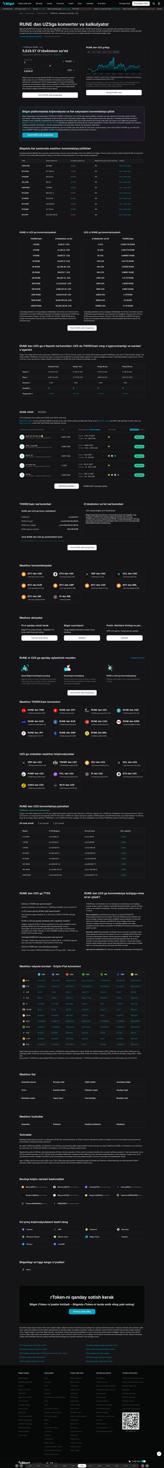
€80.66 (54, 998)
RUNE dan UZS (99, 710)
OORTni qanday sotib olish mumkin (32, 1361)
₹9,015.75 (103, 998)
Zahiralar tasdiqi (24, 1405)
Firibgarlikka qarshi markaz (105, 1390)
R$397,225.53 (136, 980)
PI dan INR (65, 596)
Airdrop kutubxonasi (51, 1454)
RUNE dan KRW (131, 721)
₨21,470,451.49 (88, 980)
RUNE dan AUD (36, 721)
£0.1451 (119, 1033)
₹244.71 (103, 1009)
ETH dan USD (66, 573)
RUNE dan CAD (99, 721)
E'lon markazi (23, 1401)
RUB (125, 1466)
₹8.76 (102, 1015)
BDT (90, 1466)
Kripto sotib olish (76, 1378)
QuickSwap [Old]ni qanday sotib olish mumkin (102, 1345)
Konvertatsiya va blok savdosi (54, 1397)
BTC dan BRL (130, 585)
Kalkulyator (74, 1420)
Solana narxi (74, 1439)
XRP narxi (73, 1427)
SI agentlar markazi (51, 1427)
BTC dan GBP (66, 585)
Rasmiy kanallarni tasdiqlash (106, 1386)
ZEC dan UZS (98, 762)
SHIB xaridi (74, 1401)
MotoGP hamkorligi (25, 1424)
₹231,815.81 (104, 986)
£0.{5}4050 (121, 1021)
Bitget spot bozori (26, 423)
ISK (134, 1466)
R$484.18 (134, 998)
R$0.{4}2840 (135, 1021)
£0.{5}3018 (121, 1027)
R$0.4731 (134, 1004)
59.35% (22, 9)
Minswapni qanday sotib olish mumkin (99, 1361)
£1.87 (119, 1009)
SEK (38, 1466)
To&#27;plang (60, 9)
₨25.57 (85, 1004)
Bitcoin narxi (74, 1408)
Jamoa (20, 1386)
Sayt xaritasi (22, 1435)
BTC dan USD (35, 573)
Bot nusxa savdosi (50, 1416)
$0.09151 (41, 1015)
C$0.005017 (70, 1044)
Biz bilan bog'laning (25, 1382)
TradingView (48, 1439)
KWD (117, 1466)
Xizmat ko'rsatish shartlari (131, 1405)
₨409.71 (85, 992)
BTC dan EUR (35, 585)
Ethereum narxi (75, 1412)
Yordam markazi (102, 1382)
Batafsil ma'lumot (137, 658)
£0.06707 (120, 1015)
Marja (46, 1401)
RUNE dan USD (131, 710)
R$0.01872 (135, 1044)
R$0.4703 (134, 1015)
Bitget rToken (75, 1450)
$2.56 (40, 1009)
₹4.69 (102, 1038)
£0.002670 (120, 1044)
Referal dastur (101, 1424)
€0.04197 (55, 1038)
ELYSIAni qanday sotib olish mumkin (32, 1357)
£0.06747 (120, 1004)
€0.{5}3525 (56, 1027)
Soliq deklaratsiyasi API (104, 1431)
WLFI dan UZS (66, 785)
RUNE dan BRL (99, 732)
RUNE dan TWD (36, 710)
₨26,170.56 (86, 998)
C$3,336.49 (70, 986)
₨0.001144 (86, 1027)
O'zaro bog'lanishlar (25, 1416)
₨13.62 (85, 1038)
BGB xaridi (74, 1397)
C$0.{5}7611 (70, 1021)
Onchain (47, 1390)
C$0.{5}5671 (70, 1027)
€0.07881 (55, 1004)
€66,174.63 (56, 980)
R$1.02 (133, 1033)
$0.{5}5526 (42, 1021)
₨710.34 (85, 1009)
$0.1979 (41, 1033)
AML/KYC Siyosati (128, 1397)
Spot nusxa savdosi (51, 1408)
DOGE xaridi (74, 1390)
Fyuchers (47, 1382)
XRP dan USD (98, 573)
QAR (64, 1466)
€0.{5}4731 (56, 1021)
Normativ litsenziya (129, 1393)
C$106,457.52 (71, 980)
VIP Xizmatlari (101, 1397)
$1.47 (40, 992)
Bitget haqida (23, 1378)
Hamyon (47, 1435)
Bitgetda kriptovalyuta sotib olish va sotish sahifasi (40, 123)
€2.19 (54, 1009)
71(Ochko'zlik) (110, 9)
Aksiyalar (47, 1393)
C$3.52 (68, 1009)
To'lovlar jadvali (101, 1427)
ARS (55, 1466)
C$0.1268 (69, 1004)
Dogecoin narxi (75, 1446)
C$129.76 (69, 998)
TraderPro (48, 1431)
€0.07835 (55, 1015)
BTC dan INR (34, 596)
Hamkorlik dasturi (102, 1401)
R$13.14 (134, 1009)
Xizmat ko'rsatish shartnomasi (132, 1378)
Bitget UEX (22, 1412)
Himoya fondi (23, 1408)
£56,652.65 (121, 980)
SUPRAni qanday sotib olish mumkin (99, 1357)
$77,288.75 (42, 980)
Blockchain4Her (23, 1431)
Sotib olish (139, 437)
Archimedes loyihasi (103, 1408)
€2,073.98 (55, 986)
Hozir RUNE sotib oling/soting (50, 95)
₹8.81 (102, 1004)
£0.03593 (120, 1038)
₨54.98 (85, 1033)
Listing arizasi (101, 1393)
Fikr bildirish (100, 1378)
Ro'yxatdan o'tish (141, 3)
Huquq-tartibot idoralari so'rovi (133, 1382)
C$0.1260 (69, 1015)
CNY (73, 1466)
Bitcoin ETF (74, 1424)
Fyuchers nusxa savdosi (52, 1412)
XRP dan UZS (35, 762)
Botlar (46, 1420)
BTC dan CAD (98, 585)
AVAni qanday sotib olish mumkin (97, 1353)
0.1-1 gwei (36, 9)
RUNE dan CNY (67, 710)
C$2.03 (68, 992)
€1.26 (54, 992)
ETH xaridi (74, 1386)
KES (47, 1466)
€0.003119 (55, 1044)
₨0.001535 (86, 1021)
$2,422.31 (41, 986)
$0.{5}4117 (41, 1027)
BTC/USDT (76, 9)
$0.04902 (41, 1038)
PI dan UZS (97, 773)
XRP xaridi (74, 1393)
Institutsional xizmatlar (104, 1405)
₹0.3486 (103, 1044)
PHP (108, 1466)
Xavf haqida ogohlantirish (131, 1408)
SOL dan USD (130, 573)
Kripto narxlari (30, 13)
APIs (46, 1424)
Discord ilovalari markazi (53, 1450)
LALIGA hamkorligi (24, 1420)
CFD (46, 1386)
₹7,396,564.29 (105, 980)
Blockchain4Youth (24, 1427)
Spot (46, 1378)
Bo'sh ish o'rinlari (24, 1390)
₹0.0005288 (104, 1021)
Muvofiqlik (125, 1390)
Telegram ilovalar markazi (53, 1446)
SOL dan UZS (130, 762)
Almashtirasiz (28, 60)
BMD (99, 1466)
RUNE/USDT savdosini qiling (95, 486)
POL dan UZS (66, 773)
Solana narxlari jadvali (78, 1416)
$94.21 (40, 998)
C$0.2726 (69, 1033)
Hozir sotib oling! (125, 166)
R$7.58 (133, 992)
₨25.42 (85, 1015)
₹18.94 (102, 1033)
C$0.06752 (70, 1038)
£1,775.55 (120, 986)
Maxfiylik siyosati (128, 1401)
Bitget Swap (48, 1443)
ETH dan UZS (130, 773)
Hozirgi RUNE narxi (114, 92)
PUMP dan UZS (36, 773)
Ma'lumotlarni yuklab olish (105, 1416)
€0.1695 (55, 1033)
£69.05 (119, 998)
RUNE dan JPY (35, 732)
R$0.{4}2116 (135, 1027)
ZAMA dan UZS (36, 785)
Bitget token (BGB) (25, 1397)
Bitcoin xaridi (74, 1382)
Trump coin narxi (76, 1443)
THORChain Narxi (42, 13)
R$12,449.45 (135, 986)
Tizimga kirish (124, 3)
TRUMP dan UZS (68, 762)
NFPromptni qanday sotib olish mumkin (33, 1349)
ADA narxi (73, 1435)
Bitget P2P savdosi (26, 421)
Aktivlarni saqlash (102, 1412)
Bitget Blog (22, 1393)
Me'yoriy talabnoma (129, 1386)
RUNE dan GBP (67, 732)
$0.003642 (41, 1044)
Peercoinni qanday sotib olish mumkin (33, 1345)
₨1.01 (84, 1044)
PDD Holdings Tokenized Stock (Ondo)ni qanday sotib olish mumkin (43, 1353)
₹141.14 (103, 992)
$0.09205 (41, 1004)
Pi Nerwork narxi (76, 1431)
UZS (82, 1466)
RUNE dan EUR (67, 721)
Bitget (21, 13)
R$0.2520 (134, 1038)
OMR (30, 1466)
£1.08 (119, 992)
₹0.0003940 (104, 1027)
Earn (46, 1405)
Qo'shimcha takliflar (66, 486)
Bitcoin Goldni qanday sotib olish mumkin (100, 1349)
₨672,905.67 (87, 986)
